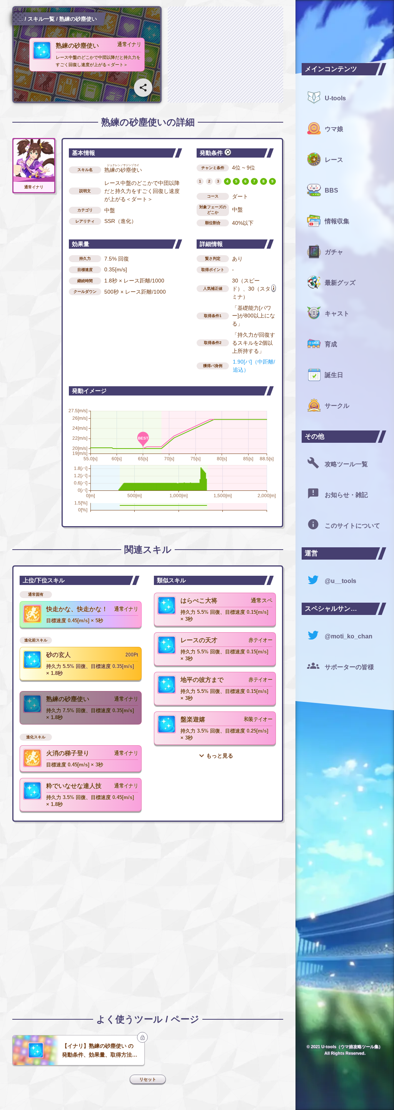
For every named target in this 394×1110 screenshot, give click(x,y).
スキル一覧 (41, 19)
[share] (143, 87)
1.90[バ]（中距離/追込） (254, 366)
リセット (147, 1079)
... (20, 19)
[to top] (375, 1094)
